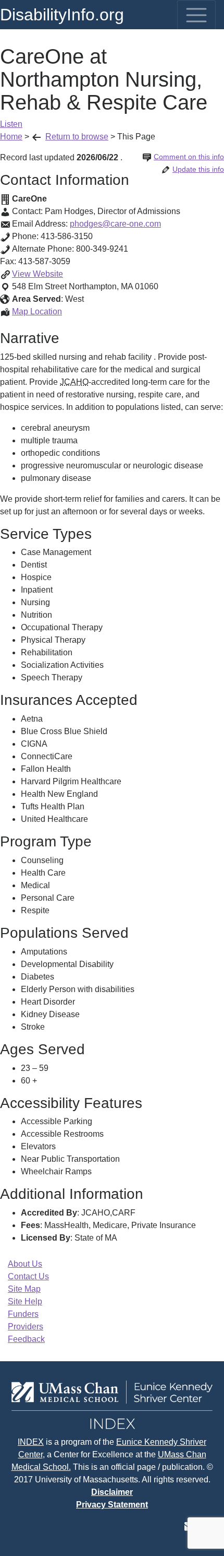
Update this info (198, 169)
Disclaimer (112, 1492)
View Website (37, 273)
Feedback (26, 1339)
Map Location (37, 311)
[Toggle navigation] (196, 15)
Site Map (24, 1288)
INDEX (31, 1441)
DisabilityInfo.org (62, 14)
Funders (23, 1314)
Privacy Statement (112, 1504)
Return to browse (76, 136)
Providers (25, 1326)
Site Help (25, 1301)
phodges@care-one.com (115, 223)
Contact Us (28, 1276)
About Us (25, 1263)
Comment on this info (189, 156)
